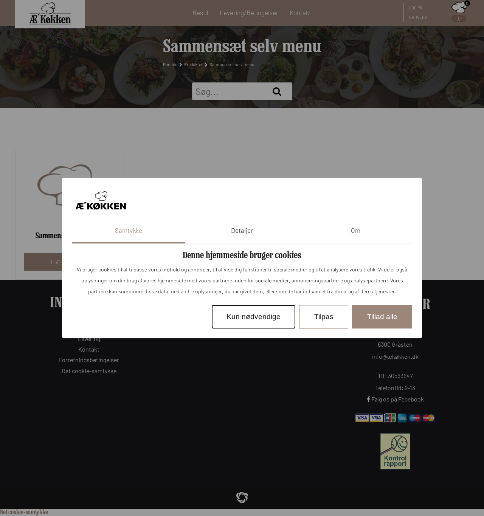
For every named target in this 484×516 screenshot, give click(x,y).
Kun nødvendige (253, 317)
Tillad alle (382, 317)
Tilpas (324, 317)
